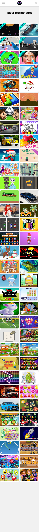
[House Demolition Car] (9, 57)
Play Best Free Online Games (20, 3)
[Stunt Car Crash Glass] (29, 30)
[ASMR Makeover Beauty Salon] (29, 57)
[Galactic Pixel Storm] (9, 30)
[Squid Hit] (9, 44)
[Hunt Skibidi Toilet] (29, 44)
